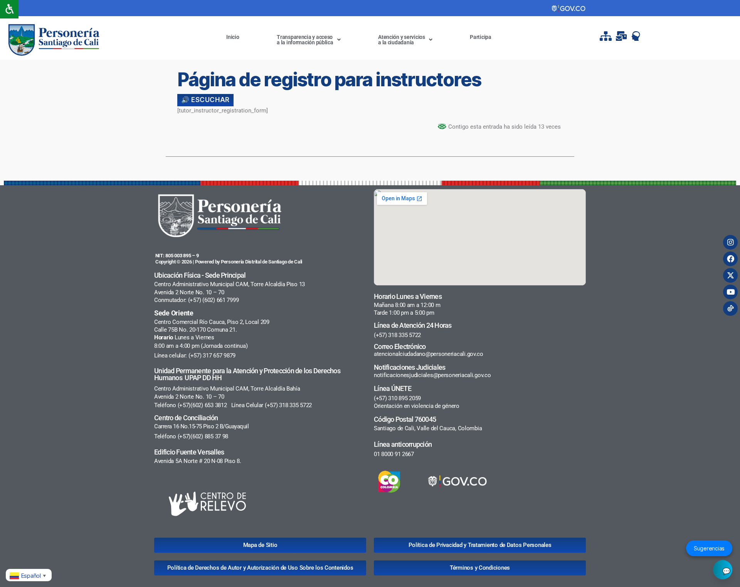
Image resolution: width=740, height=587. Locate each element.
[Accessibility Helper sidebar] (9, 9)
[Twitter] (730, 275)
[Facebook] (730, 259)
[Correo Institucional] (622, 36)
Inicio (232, 37)
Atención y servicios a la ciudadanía (401, 39)
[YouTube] (730, 292)
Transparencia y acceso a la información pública (305, 39)
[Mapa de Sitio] (607, 36)
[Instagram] (730, 242)
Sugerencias (709, 548)
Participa (480, 37)
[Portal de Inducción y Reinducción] (638, 36)
